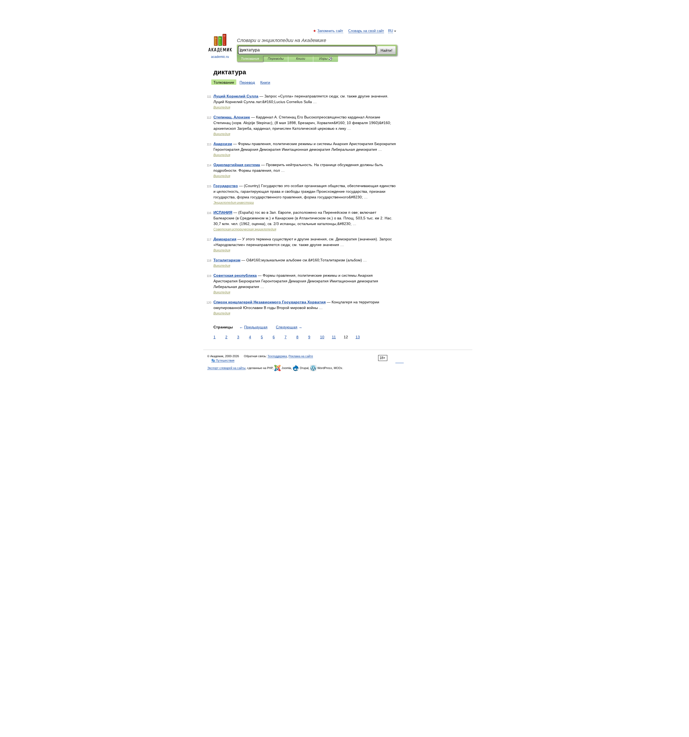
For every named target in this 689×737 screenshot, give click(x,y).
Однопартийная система (236, 165)
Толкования (250, 59)
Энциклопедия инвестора (233, 203)
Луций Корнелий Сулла (235, 96)
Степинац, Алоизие (231, 117)
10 (322, 337)
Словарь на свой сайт (366, 31)
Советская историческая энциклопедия (244, 229)
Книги (300, 59)
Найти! (386, 50)
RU (390, 31)
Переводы (276, 59)
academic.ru (220, 57)
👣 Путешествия (222, 360)
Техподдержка (277, 356)
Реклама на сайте (301, 356)
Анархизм (222, 144)
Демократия (224, 239)
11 (334, 337)
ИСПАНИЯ (222, 212)
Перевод (247, 82)
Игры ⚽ (325, 59)
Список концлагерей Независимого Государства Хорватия (269, 302)
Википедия (221, 107)
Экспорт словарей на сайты (226, 368)
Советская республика (235, 275)
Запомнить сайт (330, 31)
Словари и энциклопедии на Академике (281, 40)
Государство (225, 186)
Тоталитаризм (226, 260)
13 (358, 337)
